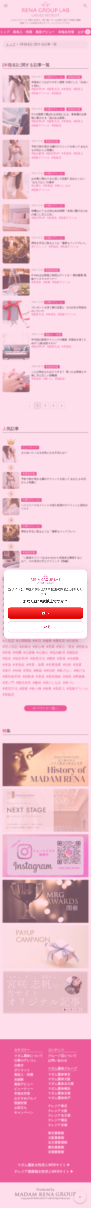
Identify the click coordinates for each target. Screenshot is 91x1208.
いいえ (45, 626)
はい (45, 613)
